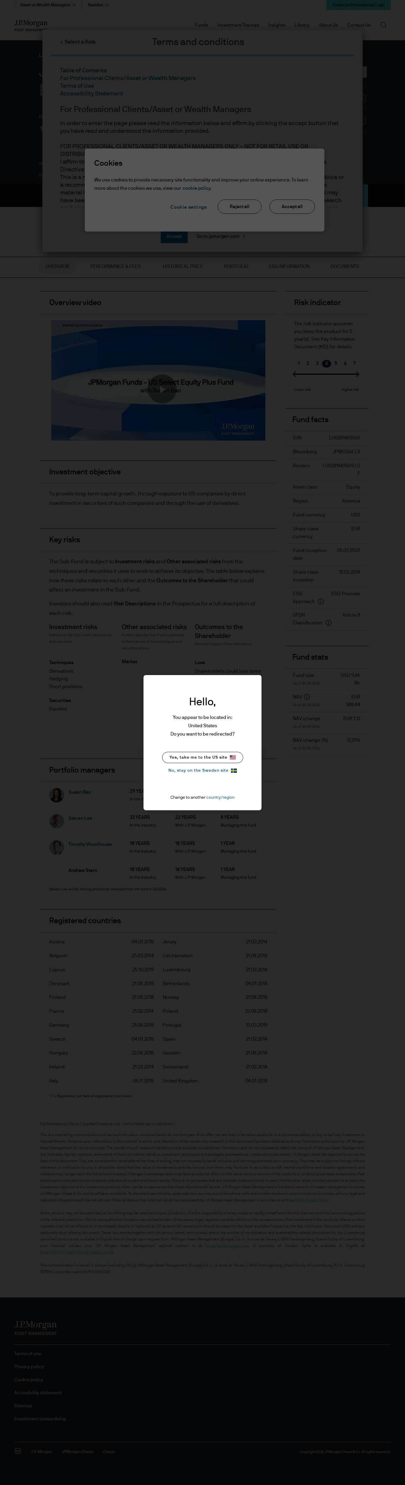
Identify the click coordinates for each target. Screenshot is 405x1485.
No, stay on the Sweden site (198, 770)
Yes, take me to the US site (198, 757)
